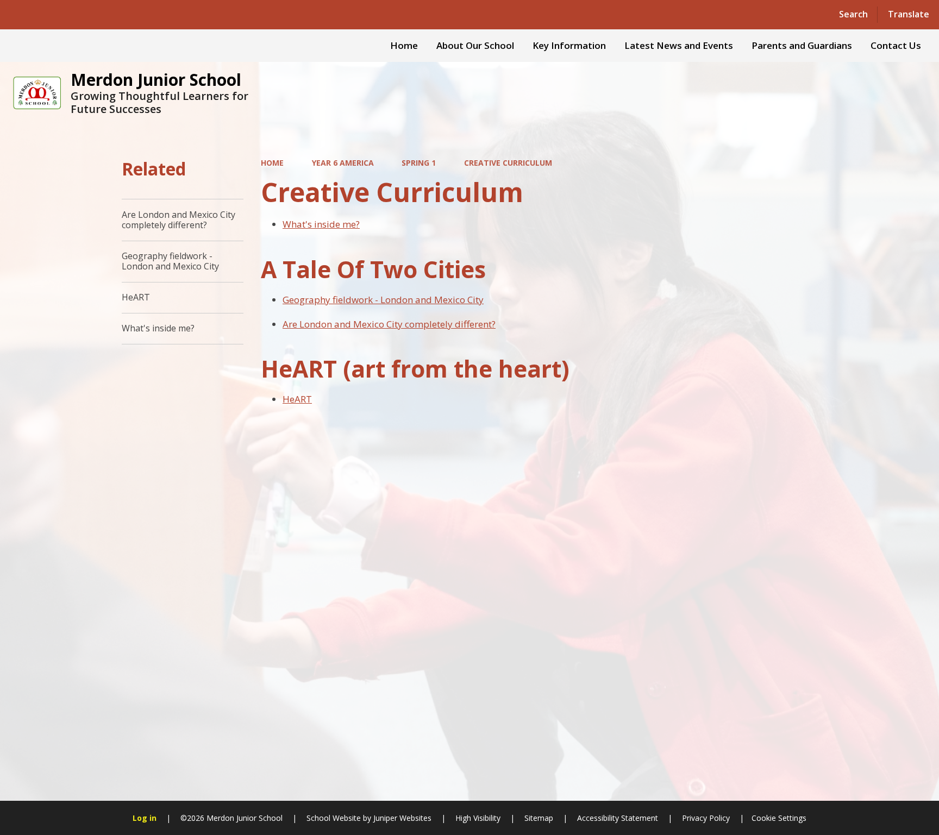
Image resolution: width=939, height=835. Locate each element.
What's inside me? (321, 224)
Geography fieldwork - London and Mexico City (383, 299)
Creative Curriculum (508, 163)
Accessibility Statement (617, 818)
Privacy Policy (706, 818)
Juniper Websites (401, 818)
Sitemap (538, 818)
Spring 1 (419, 163)
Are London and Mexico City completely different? (389, 324)
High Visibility (477, 818)
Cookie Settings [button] (779, 818)
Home (272, 163)
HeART (297, 399)
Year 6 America (343, 163)
